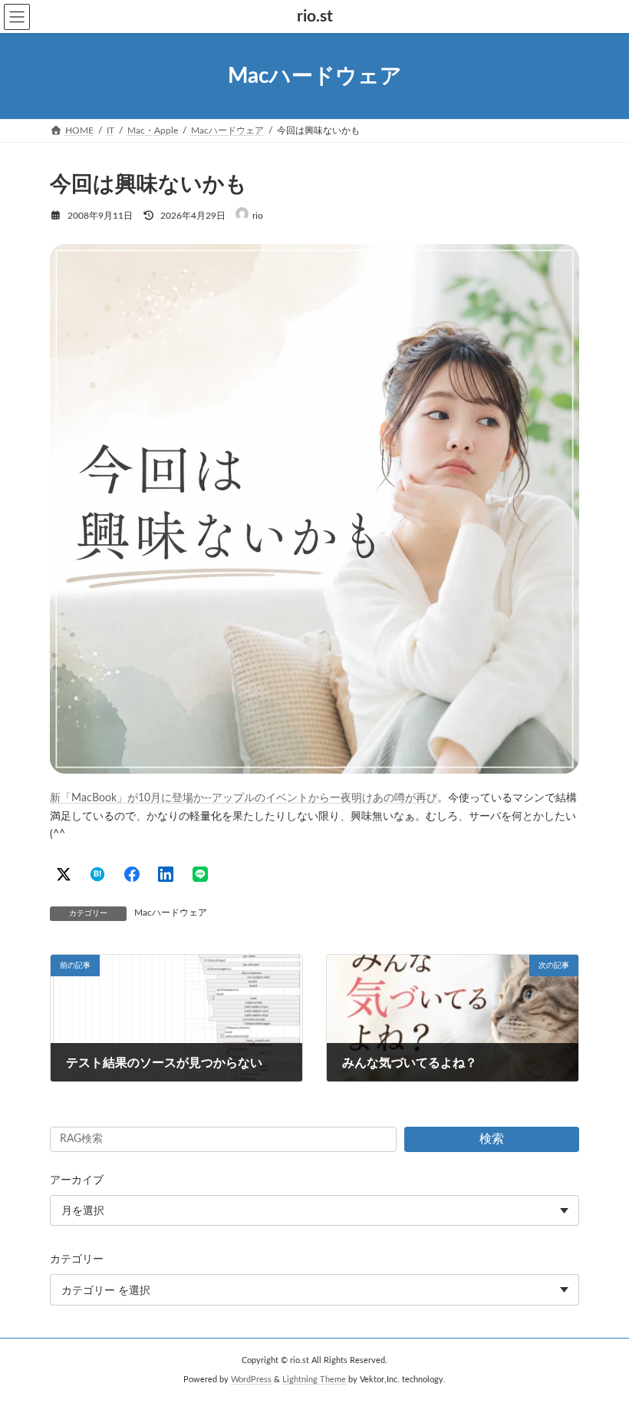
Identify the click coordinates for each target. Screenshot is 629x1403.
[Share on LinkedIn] (165, 874)
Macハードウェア (170, 912)
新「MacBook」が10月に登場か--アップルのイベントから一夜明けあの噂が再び (243, 798)
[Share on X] (63, 874)
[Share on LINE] (200, 874)
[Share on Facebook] (132, 874)
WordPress (251, 1380)
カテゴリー (77, 1259)
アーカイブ (77, 1180)
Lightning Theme (314, 1380)
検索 (491, 1139)
